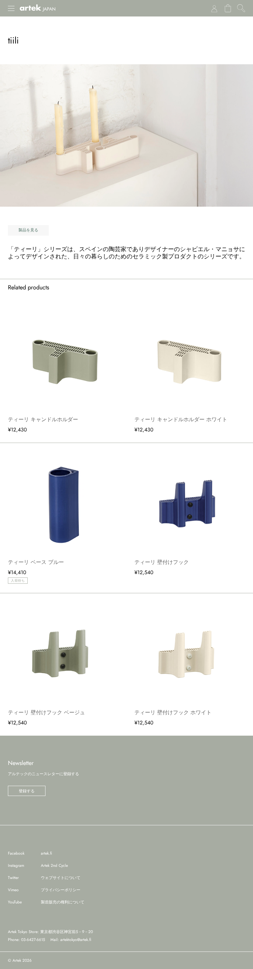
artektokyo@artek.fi (75, 940)
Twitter (13, 878)
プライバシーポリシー (60, 890)
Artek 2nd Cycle (54, 865)
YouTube (15, 902)
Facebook (16, 853)
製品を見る (28, 230)
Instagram (16, 865)
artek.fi (46, 853)
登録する (27, 791)
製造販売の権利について (62, 902)
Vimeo (13, 890)
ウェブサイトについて (60, 878)
